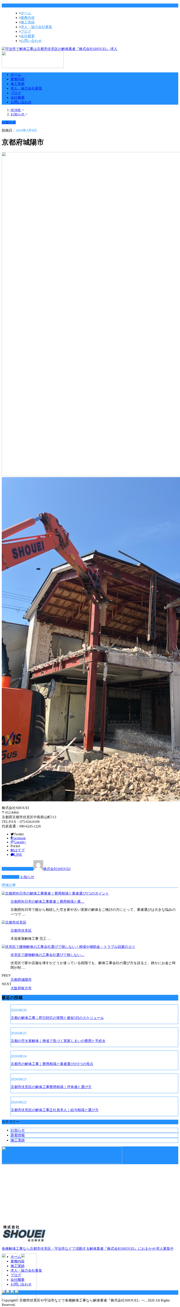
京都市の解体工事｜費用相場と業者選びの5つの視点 (52, 1064)
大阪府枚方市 (21, 988)
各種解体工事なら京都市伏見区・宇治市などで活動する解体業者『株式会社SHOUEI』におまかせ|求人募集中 (88, 1248)
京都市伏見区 (21, 930)
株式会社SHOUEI (56, 869)
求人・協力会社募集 (36, 27)
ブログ (26, 31)
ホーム (26, 13)
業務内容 (28, 18)
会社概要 (28, 36)
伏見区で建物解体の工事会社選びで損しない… (47, 955)
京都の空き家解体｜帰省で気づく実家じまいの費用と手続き (58, 1041)
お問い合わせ (31, 41)
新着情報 (18, 1135)
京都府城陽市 (21, 979)
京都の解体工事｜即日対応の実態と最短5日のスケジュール (57, 1018)
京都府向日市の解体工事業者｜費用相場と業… (47, 901)
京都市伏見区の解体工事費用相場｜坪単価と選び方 (51, 1087)
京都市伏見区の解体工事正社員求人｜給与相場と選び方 (55, 1110)
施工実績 (28, 22)
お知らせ (27, 877)
